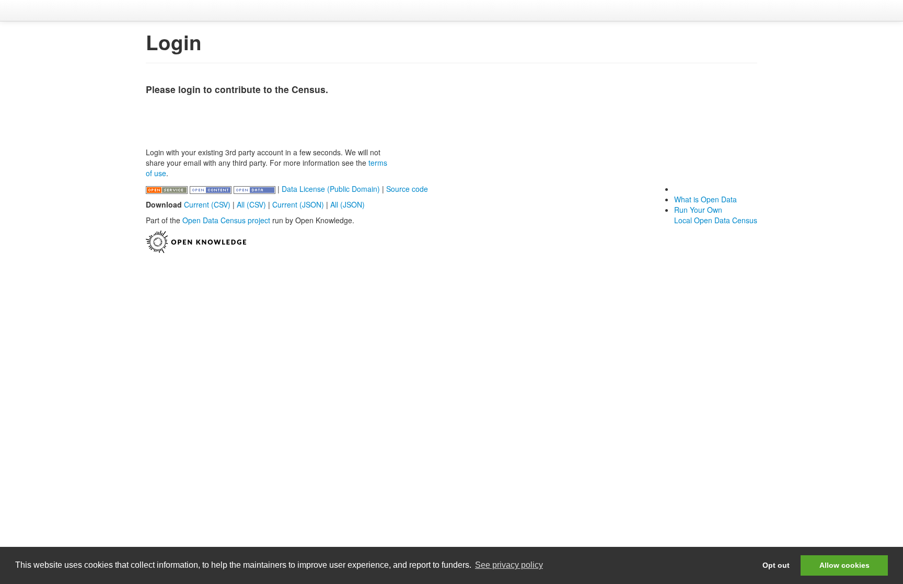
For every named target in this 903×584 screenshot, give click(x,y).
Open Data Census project (226, 220)
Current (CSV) (207, 204)
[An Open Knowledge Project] (196, 240)
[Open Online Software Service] (168, 189)
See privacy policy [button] (509, 564)
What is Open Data (705, 199)
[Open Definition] (212, 189)
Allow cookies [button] (844, 565)
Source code (407, 189)
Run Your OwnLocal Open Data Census (715, 214)
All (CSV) (251, 204)
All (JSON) (347, 204)
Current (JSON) (298, 204)
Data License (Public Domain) (331, 189)
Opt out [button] (776, 565)
